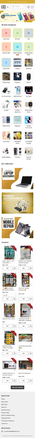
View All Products (17, 387)
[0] (32, 7)
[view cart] (32, 7)
